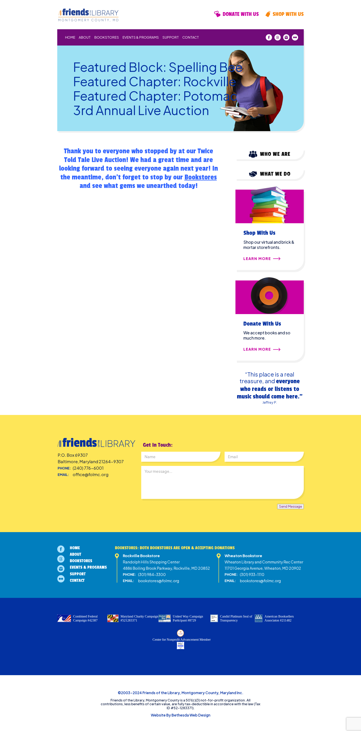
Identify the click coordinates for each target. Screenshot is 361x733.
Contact (190, 37)
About (85, 37)
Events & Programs (140, 37)
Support (170, 37)
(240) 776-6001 (88, 467)
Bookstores (106, 37)
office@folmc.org (90, 474)
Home (70, 37)
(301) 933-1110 (252, 574)
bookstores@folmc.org (158, 580)
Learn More (257, 259)
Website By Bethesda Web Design (180, 715)
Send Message (290, 506)
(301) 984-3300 (152, 574)
